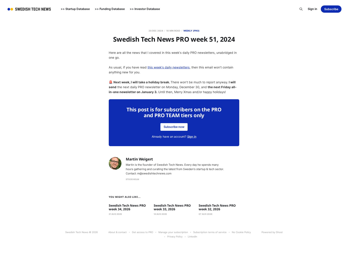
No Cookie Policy (241, 232)
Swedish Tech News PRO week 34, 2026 (127, 207)
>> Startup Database (75, 9)
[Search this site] (301, 9)
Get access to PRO (142, 232)
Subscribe (331, 9)
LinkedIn (192, 236)
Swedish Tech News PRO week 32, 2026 (217, 207)
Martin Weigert (139, 159)
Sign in (312, 9)
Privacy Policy (175, 236)
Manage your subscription (173, 232)
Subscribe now (174, 127)
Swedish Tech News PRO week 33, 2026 (172, 207)
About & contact (117, 232)
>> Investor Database (145, 9)
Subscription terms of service (210, 232)
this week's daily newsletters (169, 67)
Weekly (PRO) (191, 30)
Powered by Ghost (272, 232)
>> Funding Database (110, 9)
